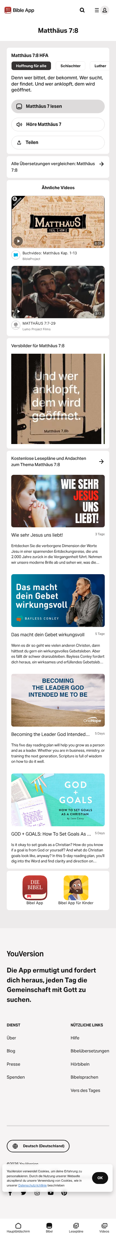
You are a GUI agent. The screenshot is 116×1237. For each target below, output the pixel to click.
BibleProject (31, 259)
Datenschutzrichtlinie (32, 1185)
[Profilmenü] (100, 10)
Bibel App (34, 903)
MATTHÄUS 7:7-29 (43, 323)
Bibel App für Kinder (75, 903)
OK (100, 1177)
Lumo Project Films (37, 329)
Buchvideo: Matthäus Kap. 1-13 (54, 252)
